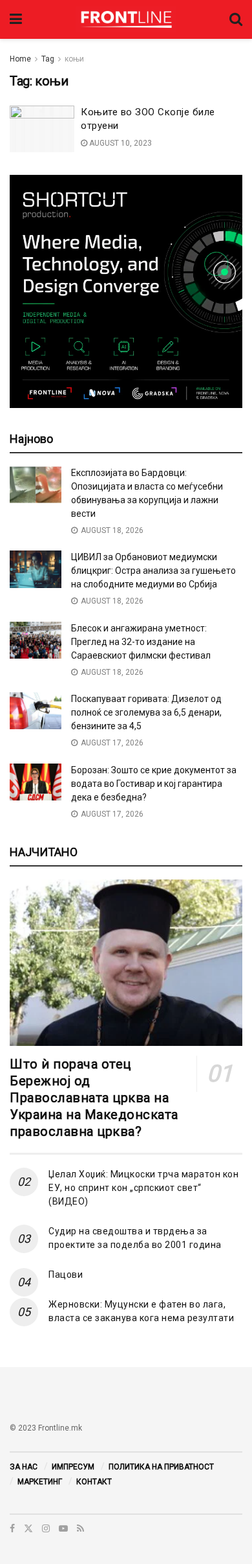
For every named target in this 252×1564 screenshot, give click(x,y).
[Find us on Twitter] (28, 1528)
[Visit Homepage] (126, 19)
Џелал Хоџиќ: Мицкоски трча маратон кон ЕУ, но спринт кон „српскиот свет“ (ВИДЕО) (143, 1188)
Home (20, 58)
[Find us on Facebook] (12, 1528)
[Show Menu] (16, 19)
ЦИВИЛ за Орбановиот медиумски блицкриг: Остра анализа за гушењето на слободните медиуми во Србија (153, 570)
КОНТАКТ (94, 1481)
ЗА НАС (23, 1466)
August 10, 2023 (119, 143)
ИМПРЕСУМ (73, 1466)
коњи (74, 58)
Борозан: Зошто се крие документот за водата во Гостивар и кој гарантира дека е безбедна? (153, 783)
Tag (47, 58)
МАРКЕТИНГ (39, 1481)
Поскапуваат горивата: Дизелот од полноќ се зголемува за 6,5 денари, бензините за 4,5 (146, 712)
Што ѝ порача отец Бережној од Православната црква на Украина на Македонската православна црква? (94, 1097)
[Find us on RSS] (80, 1528)
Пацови (65, 1274)
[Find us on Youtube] (63, 1528)
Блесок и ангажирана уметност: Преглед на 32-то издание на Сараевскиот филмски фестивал (141, 642)
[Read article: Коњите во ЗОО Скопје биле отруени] (42, 129)
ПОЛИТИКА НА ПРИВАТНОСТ (161, 1466)
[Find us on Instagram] (46, 1528)
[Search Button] (235, 19)
